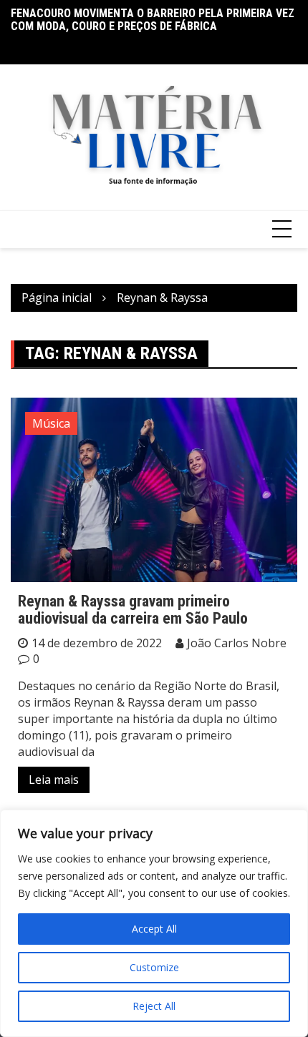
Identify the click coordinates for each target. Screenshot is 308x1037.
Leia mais (54, 779)
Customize (154, 967)
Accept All (154, 928)
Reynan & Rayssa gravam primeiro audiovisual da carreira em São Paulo (133, 609)
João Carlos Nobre (237, 643)
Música (51, 423)
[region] (154, 923)
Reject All (154, 1006)
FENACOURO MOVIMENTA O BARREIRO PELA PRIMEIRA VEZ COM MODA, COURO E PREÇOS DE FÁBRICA (152, 19)
